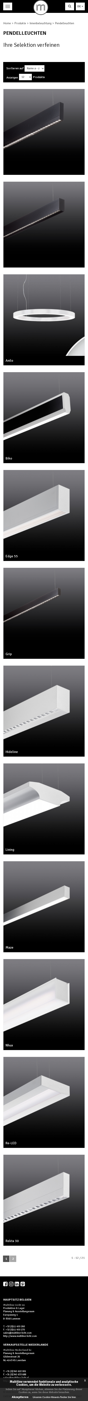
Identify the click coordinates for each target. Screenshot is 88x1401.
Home (7, 23)
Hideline (12, 752)
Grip (9, 654)
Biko (9, 458)
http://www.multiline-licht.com (20, 1336)
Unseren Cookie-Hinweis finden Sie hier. (54, 1397)
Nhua (9, 1045)
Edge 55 (12, 556)
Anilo (9, 360)
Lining (10, 850)
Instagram (11, 1284)
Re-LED (11, 1143)
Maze (9, 947)
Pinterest (23, 1284)
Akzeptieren (20, 1397)
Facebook (5, 1284)
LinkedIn (17, 1284)
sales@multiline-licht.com (17, 1333)
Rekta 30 (12, 1241)
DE (79, 6)
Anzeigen (12, 77)
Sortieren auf (14, 68)
